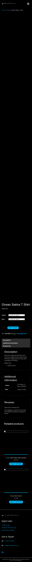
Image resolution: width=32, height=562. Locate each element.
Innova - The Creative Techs (16, 560)
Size (3, 319)
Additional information (10, 343)
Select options (16, 464)
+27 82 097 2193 (9, 541)
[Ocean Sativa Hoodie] (16, 481)
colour (4, 315)
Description (7, 340)
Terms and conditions (8, 530)
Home (4, 10)
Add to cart (13, 328)
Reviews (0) (6, 346)
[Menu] (28, 4)
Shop (8, 10)
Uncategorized (22, 333)
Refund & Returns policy (9, 527)
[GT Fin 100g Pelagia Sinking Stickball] (16, 443)
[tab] (16, 340)
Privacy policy (6, 525)
